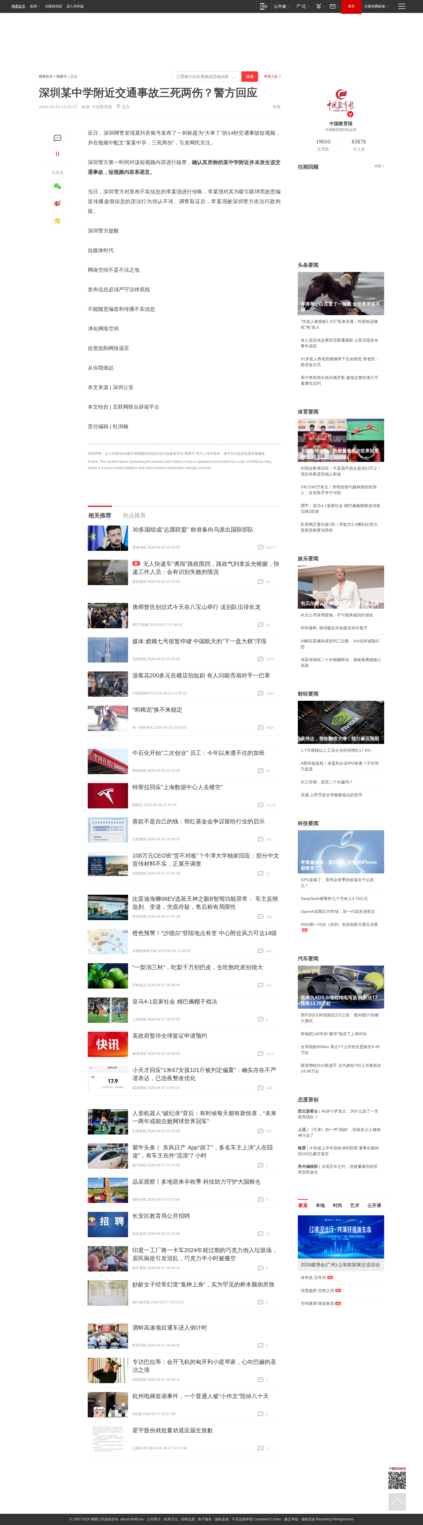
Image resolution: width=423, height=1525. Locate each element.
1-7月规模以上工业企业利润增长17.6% (336, 750)
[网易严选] (302, 6)
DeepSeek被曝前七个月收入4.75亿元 (334, 898)
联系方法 (171, 1519)
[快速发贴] (58, 138)
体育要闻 (308, 412)
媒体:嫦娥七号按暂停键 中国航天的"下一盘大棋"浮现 (199, 641)
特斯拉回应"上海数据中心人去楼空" (177, 787)
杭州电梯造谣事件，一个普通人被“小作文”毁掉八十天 (200, 1396)
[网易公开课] (281, 6)
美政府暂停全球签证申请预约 (169, 1036)
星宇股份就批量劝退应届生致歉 (172, 1430)
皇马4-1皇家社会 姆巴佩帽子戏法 (174, 1001)
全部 (377, 166)
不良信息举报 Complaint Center (256, 1519)
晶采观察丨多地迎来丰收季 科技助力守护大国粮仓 (196, 1182)
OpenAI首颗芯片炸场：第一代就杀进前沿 (338, 911)
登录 (351, 6)
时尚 (337, 1205)
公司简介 (154, 1519)
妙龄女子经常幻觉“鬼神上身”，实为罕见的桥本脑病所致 (203, 1284)
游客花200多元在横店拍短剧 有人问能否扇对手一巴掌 (201, 675)
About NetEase (132, 1519)
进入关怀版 (75, 6)
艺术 (354, 1205)
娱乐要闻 (308, 558)
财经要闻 (308, 694)
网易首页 (18, 6)
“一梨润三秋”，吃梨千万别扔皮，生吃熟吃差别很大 (197, 967)
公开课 (374, 1205)
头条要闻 (308, 265)
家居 (303, 1205)
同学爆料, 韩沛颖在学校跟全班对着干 (334, 628)
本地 (320, 1205)
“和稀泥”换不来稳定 (157, 710)
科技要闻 (308, 823)
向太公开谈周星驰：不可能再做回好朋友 (337, 615)
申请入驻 (271, 76)
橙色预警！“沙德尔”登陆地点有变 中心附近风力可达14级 (204, 933)
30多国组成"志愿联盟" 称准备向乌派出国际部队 (193, 529)
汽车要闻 (308, 959)
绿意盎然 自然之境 (317, 1290)
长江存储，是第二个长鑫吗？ (327, 782)
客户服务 (205, 1519)
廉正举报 (291, 1519)
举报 (277, 107)
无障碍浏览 (53, 6)
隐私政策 (222, 1519)
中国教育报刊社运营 (341, 130)
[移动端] (263, 6)
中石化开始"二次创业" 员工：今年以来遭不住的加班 (198, 753)
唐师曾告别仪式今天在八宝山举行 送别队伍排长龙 (196, 607)
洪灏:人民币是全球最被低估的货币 (331, 795)
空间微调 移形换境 (317, 1303)
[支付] (319, 6)
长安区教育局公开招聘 (161, 1216)
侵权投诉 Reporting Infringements (327, 1519)
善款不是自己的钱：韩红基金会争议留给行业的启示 (198, 821)
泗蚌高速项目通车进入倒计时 (169, 1327)
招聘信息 (188, 1519)
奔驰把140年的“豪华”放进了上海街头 (334, 1033)
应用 (33, 6)
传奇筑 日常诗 (313, 1277)
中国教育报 (102, 106)
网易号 (61, 77)
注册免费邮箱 (374, 6)
